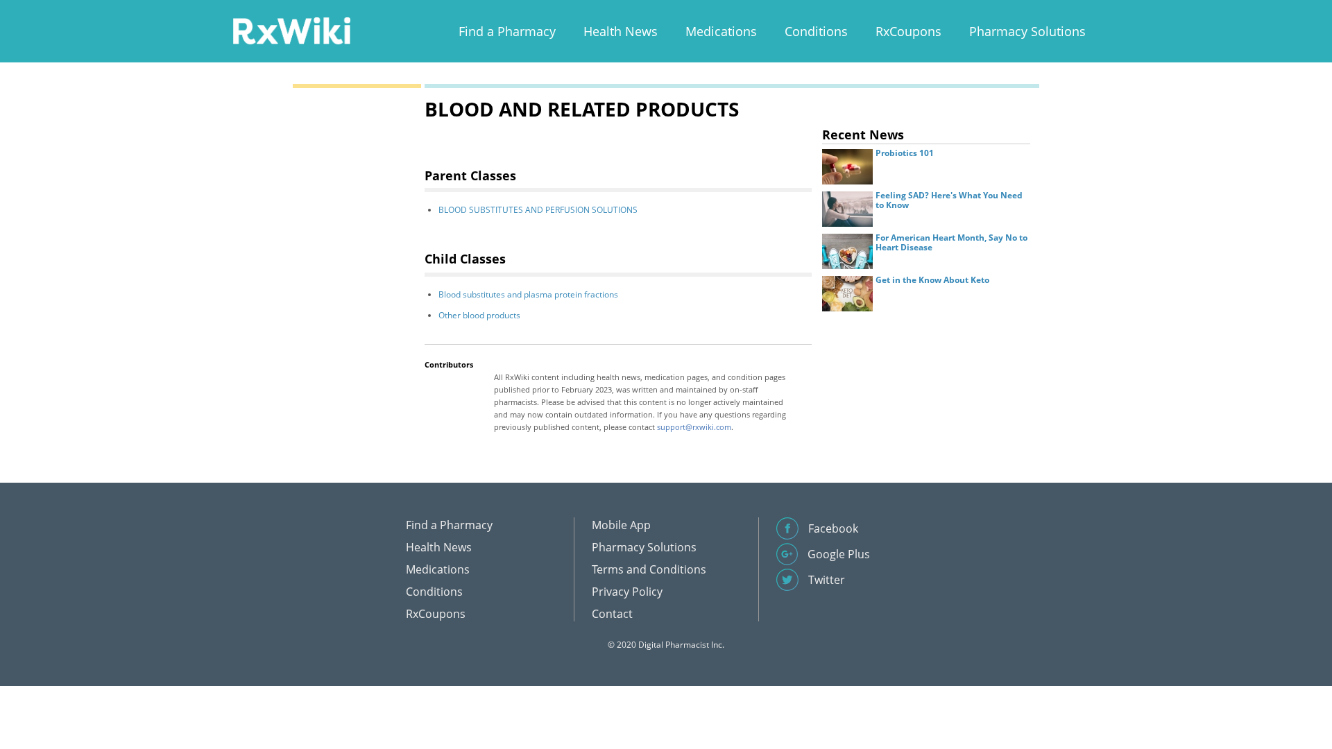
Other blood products (479, 315)
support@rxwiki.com (694, 427)
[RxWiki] (291, 30)
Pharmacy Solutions (1027, 31)
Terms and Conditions (649, 569)
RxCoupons (908, 31)
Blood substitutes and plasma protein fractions (528, 294)
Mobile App (621, 525)
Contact (612, 613)
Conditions (816, 31)
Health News (620, 31)
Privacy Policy (627, 591)
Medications (721, 31)
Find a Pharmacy (507, 31)
